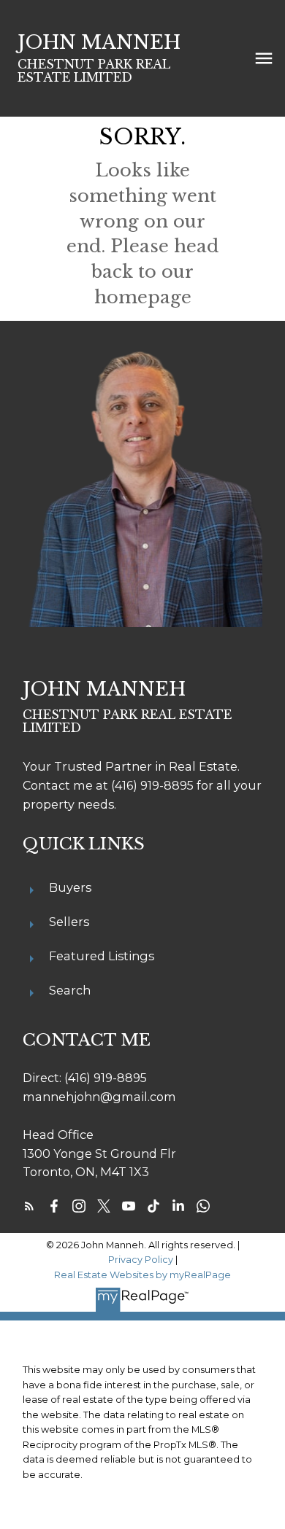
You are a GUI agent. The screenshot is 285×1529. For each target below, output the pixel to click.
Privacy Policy (140, 1259)
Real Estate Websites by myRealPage (142, 1274)
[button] (29, 1206)
